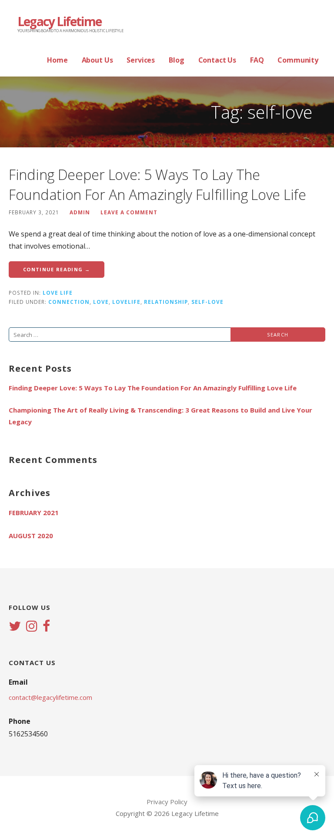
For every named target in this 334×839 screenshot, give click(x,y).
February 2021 (34, 512)
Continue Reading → (56, 269)
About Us (97, 60)
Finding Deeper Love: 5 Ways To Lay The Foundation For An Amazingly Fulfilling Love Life (157, 184)
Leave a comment (128, 212)
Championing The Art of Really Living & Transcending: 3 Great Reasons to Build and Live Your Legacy (160, 416)
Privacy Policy (167, 801)
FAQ (257, 60)
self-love (207, 301)
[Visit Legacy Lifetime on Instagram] (31, 626)
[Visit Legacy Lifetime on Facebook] (46, 626)
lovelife (126, 301)
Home (57, 60)
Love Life (58, 292)
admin (80, 212)
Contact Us (217, 60)
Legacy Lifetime (59, 21)
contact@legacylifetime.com (50, 697)
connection (69, 301)
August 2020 (31, 535)
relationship (166, 301)
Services (141, 60)
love (101, 301)
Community (297, 60)
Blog (176, 60)
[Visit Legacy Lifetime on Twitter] (15, 626)
